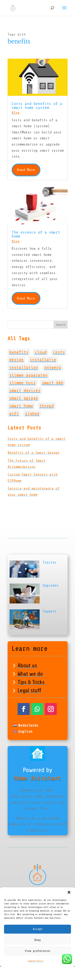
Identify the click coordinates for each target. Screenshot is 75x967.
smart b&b (52, 382)
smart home (21, 405)
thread (46, 405)
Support (50, 611)
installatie (43, 359)
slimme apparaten (28, 375)
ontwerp (52, 367)
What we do (30, 674)
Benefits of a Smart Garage (33, 453)
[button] (69, 892)
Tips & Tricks (31, 682)
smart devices (24, 390)
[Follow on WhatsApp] (37, 709)
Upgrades (51, 585)
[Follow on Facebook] (24, 709)
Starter (50, 562)
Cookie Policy (35, 960)
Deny (37, 940)
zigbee (32, 413)
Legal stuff (29, 690)
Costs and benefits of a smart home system (37, 105)
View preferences (37, 951)
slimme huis (22, 382)
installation (23, 367)
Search (60, 324)
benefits (18, 352)
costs (59, 352)
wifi (14, 413)
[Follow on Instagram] (51, 709)
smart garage (23, 398)
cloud (41, 352)
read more (26, 170)
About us (27, 665)
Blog (16, 113)
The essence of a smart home (36, 234)
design (16, 359)
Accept (37, 929)
